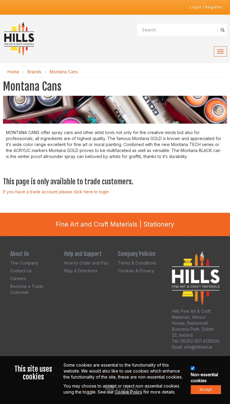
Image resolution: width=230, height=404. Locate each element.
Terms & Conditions (137, 262)
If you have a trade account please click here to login (56, 191)
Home (13, 71)
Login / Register (206, 7)
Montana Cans (64, 71)
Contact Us (21, 270)
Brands (34, 71)
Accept (205, 389)
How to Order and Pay (86, 262)
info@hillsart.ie (198, 347)
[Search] (222, 30)
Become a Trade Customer (26, 289)
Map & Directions (81, 270)
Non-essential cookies (204, 377)
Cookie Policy (128, 391)
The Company (24, 262)
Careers (18, 278)
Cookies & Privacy (136, 270)
